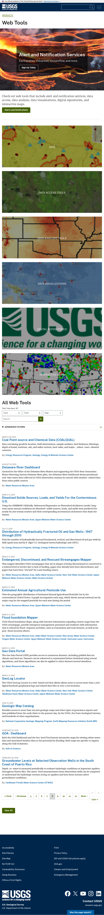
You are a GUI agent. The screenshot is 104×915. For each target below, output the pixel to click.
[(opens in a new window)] (67, 893)
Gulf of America (13, 748)
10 (62, 796)
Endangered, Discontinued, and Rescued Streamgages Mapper (46, 559)
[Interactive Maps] (52, 374)
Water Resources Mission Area (20, 485)
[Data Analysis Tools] (52, 237)
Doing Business (9, 875)
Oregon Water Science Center (16, 639)
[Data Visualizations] (52, 283)
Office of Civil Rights (11, 880)
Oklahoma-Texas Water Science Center (20, 694)
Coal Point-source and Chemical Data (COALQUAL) (38, 440)
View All (9, 810)
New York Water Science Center (77, 575)
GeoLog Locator (13, 678)
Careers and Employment (66, 869)
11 (69, 796)
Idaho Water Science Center (48, 575)
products (7, 15)
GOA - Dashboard (14, 733)
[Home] (9, 9)
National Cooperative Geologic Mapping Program (29, 721)
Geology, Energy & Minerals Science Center (53, 455)
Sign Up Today (29, 67)
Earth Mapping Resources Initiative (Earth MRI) (75, 721)
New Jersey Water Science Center (78, 636)
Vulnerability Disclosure (13, 869)
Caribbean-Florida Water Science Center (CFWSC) (29, 782)
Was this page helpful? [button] (81, 912)
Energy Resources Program (18, 455)
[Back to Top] (95, 906)
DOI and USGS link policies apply (70, 858)
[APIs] (52, 146)
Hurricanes (88, 639)
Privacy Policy (60, 853)
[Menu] (99, 7)
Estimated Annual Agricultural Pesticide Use (34, 590)
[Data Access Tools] (52, 192)
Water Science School (42, 578)
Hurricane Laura (74, 639)
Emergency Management (66, 875)
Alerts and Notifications (16, 110)
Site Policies (8, 853)
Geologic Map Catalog (18, 706)
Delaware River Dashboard (21, 467)
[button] (52, 427)
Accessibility (8, 848)
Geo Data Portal (13, 651)
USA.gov (58, 864)
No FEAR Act (8, 864)
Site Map (6, 858)
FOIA (56, 848)
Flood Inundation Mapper (20, 617)
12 (75, 796)
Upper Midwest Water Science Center (53, 519)
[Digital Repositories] (52, 328)
